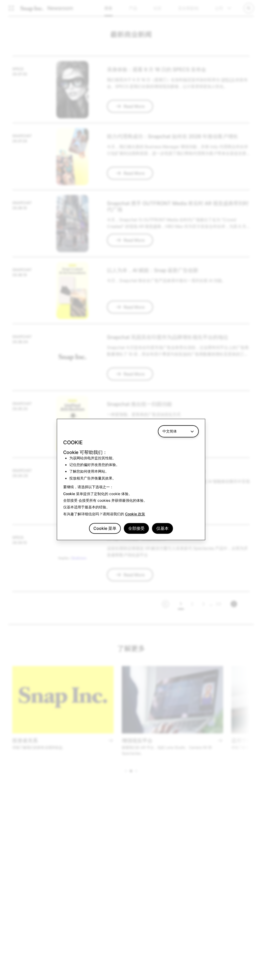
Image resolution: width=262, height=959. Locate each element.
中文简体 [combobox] (169, 431)
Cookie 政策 (135, 514)
